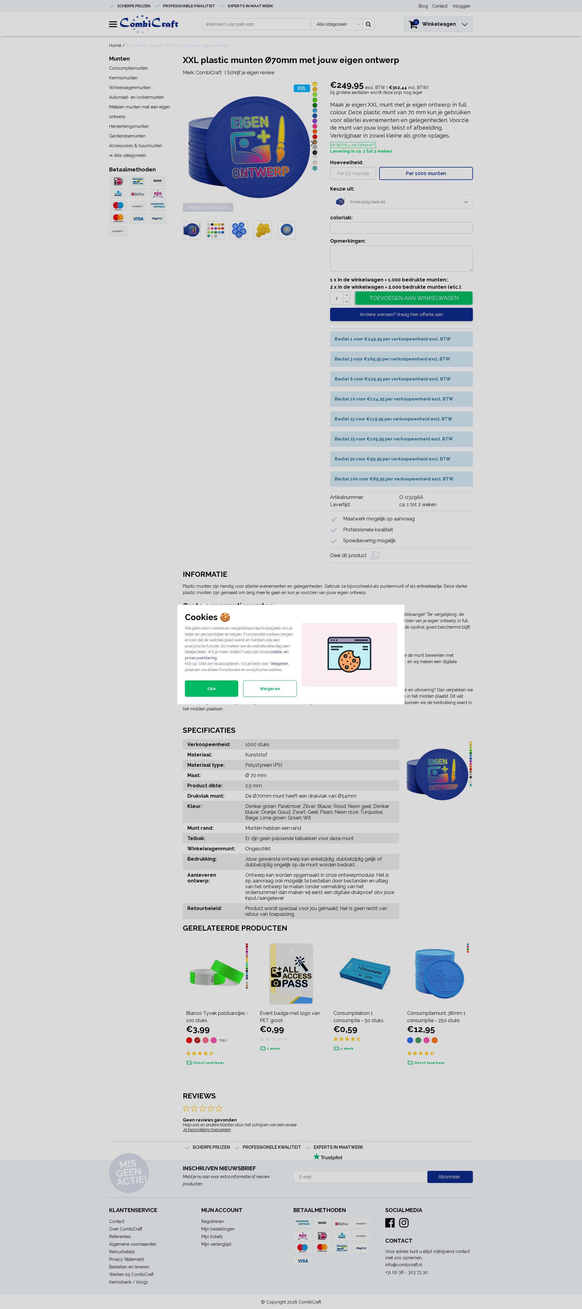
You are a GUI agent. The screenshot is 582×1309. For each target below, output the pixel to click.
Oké (211, 688)
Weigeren (279, 663)
